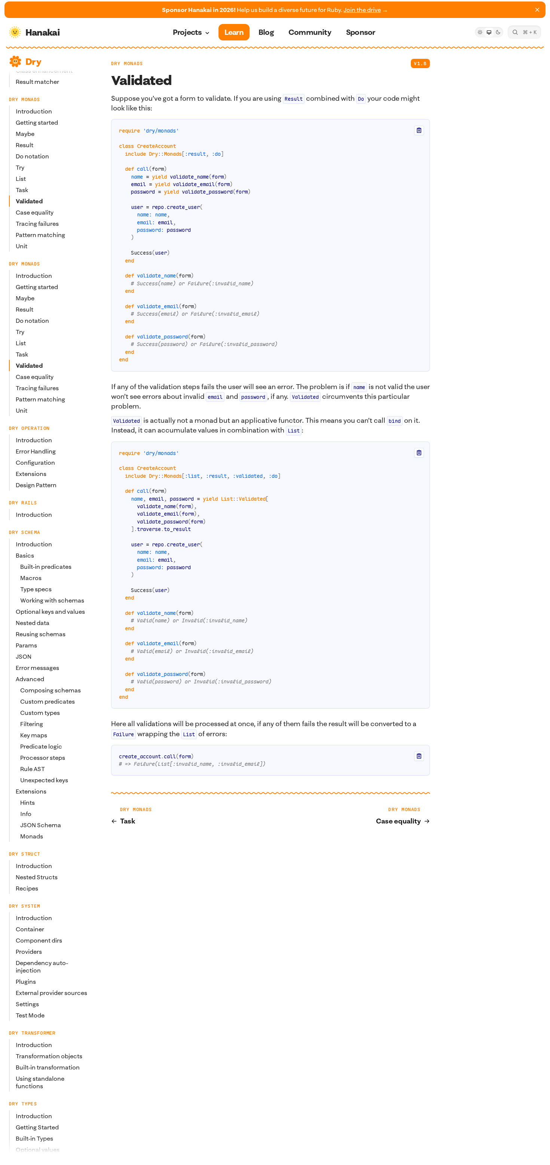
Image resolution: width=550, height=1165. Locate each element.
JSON (23, 657)
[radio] (480, 32)
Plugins (26, 982)
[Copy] (419, 130)
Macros (31, 578)
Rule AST (32, 769)
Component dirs (39, 940)
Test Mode (30, 1015)
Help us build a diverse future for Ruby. (275, 9)
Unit (21, 246)
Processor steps (42, 758)
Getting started (37, 123)
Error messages (37, 668)
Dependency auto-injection (42, 966)
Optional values (37, 1149)
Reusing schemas (40, 634)
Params (26, 645)
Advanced (30, 679)
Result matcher (37, 82)
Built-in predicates (45, 567)
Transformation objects (49, 1056)
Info (25, 814)
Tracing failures (37, 224)
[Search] (524, 32)
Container (30, 929)
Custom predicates (47, 702)
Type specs (36, 589)
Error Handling (36, 451)
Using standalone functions (40, 1082)
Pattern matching (40, 235)
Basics (25, 555)
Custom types (40, 713)
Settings (27, 1004)
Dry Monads (127, 63)
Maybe (25, 134)
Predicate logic (41, 746)
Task (22, 190)
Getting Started (37, 1127)
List (21, 179)
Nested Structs (37, 877)
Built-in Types (34, 1138)
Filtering (31, 724)
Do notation (32, 156)
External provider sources (51, 993)
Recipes (27, 888)
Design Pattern (36, 485)
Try (20, 168)
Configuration (35, 463)
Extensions (31, 474)
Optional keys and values (50, 612)
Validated (29, 201)
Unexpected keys (44, 780)
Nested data (32, 623)
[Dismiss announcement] (537, 9)
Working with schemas (52, 600)
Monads (31, 836)
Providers (29, 952)
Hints (27, 803)
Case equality (35, 212)
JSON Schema (40, 825)
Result (24, 145)
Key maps (33, 735)
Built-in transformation (48, 1067)
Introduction (34, 111)
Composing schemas (50, 690)
